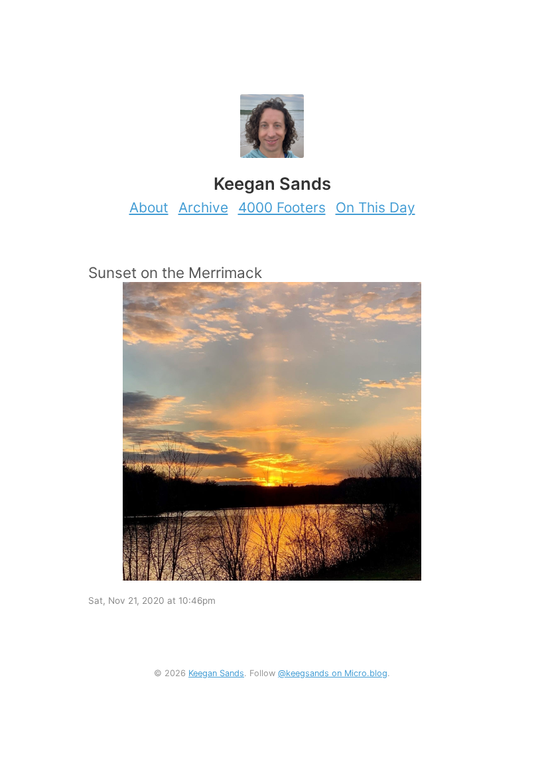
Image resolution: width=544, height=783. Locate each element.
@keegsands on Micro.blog (332, 673)
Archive (203, 207)
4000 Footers (282, 207)
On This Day (375, 207)
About (149, 207)
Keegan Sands (216, 673)
